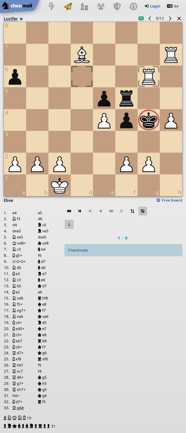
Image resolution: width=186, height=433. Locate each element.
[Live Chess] (51, 7)
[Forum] (101, 7)
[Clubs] (117, 7)
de (176, 6)
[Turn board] (132, 211)
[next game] (170, 18)
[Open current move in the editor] (143, 211)
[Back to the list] (179, 18)
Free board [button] (171, 200)
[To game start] (69, 211)
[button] (5, 418)
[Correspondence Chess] (68, 7)
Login (155, 6)
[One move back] (79, 211)
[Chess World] (84, 7)
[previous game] (150, 18)
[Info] (133, 7)
